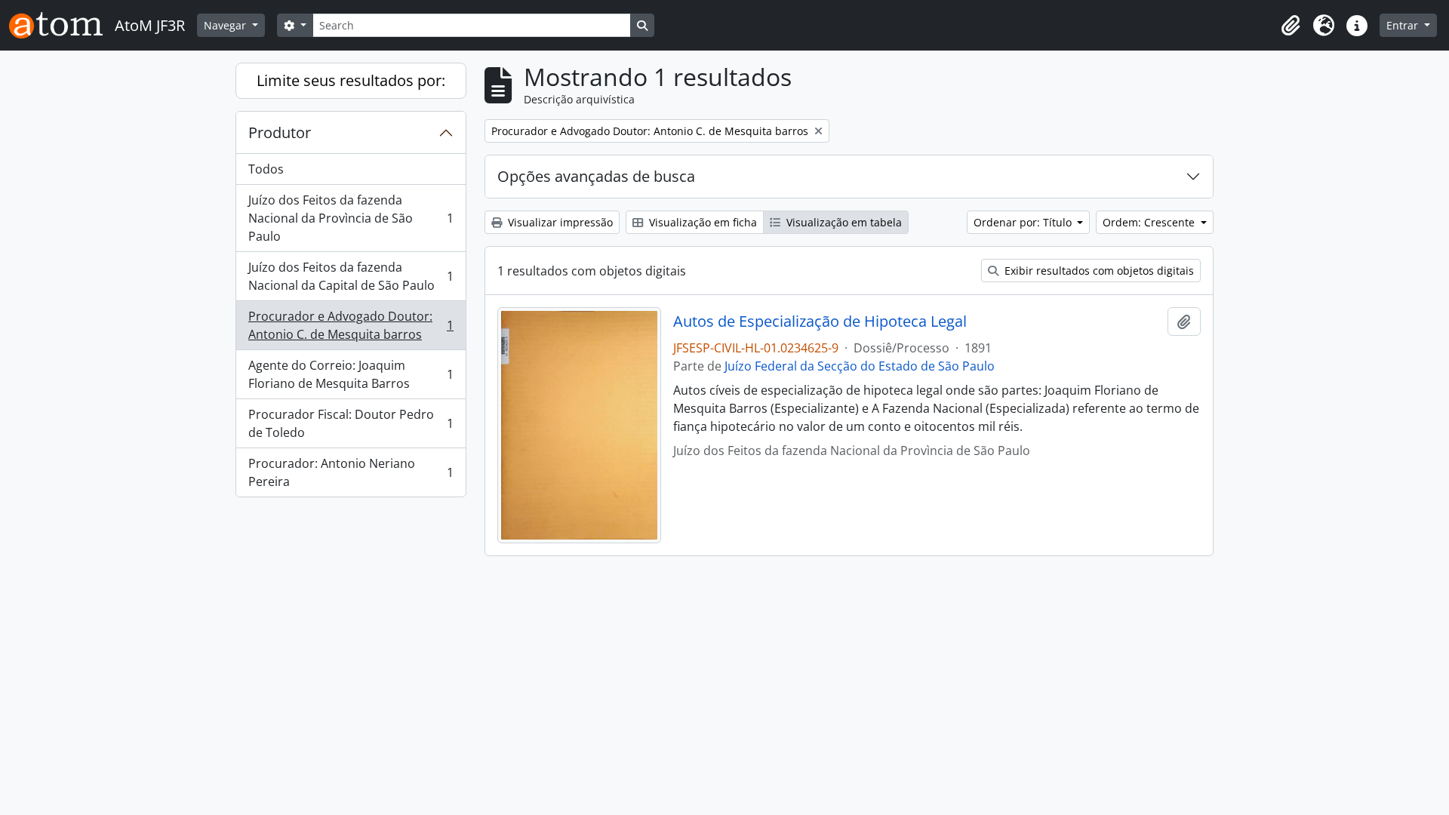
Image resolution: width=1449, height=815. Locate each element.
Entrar (1403, 25)
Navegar (226, 25)
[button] (1290, 25)
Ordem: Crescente (1150, 222)
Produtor (279, 132)
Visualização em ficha (701, 222)
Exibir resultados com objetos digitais (1097, 270)
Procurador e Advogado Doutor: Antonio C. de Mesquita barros (351, 325)
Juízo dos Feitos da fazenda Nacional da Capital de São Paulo (351, 276)
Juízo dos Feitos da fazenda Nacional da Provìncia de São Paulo (351, 218)
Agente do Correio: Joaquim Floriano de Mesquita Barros (351, 374)
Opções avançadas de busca (596, 176)
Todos (266, 169)
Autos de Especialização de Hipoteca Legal (820, 321)
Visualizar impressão (559, 222)
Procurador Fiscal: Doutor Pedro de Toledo (351, 423)
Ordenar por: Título (1024, 222)
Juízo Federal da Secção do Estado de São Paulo (859, 366)
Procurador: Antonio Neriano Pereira (351, 472)
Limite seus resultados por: (351, 80)
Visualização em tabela (842, 222)
